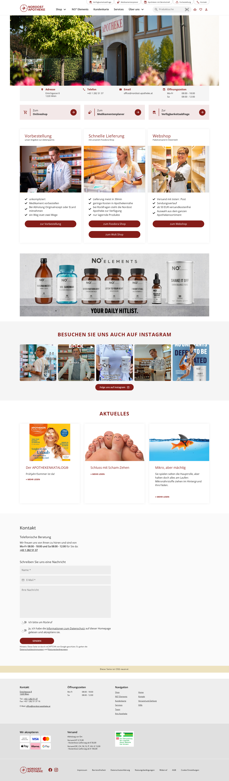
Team (117, 709)
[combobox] (171, 10)
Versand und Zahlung (147, 701)
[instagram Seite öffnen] (56, 770)
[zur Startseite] (36, 8)
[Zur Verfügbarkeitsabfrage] (202, 112)
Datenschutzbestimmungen (32, 649)
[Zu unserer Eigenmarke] (114, 284)
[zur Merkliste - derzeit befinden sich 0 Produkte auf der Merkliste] (201, 10)
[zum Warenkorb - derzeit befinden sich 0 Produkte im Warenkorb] (195, 10)
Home (141, 692)
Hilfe (140, 705)
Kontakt (141, 696)
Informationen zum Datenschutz (66, 628)
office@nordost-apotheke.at (38, 706)
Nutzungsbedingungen (58, 649)
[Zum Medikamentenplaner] (138, 112)
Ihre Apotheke (121, 713)
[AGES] (124, 739)
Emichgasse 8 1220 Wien (26, 692)
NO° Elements (121, 696)
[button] (187, 9)
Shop (117, 692)
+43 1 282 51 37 (29, 550)
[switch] (65, 621)
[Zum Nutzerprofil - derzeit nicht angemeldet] (206, 10)
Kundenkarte (120, 701)
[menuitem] (61, 9)
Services (118, 705)
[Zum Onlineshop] (73, 112)
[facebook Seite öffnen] (50, 770)
